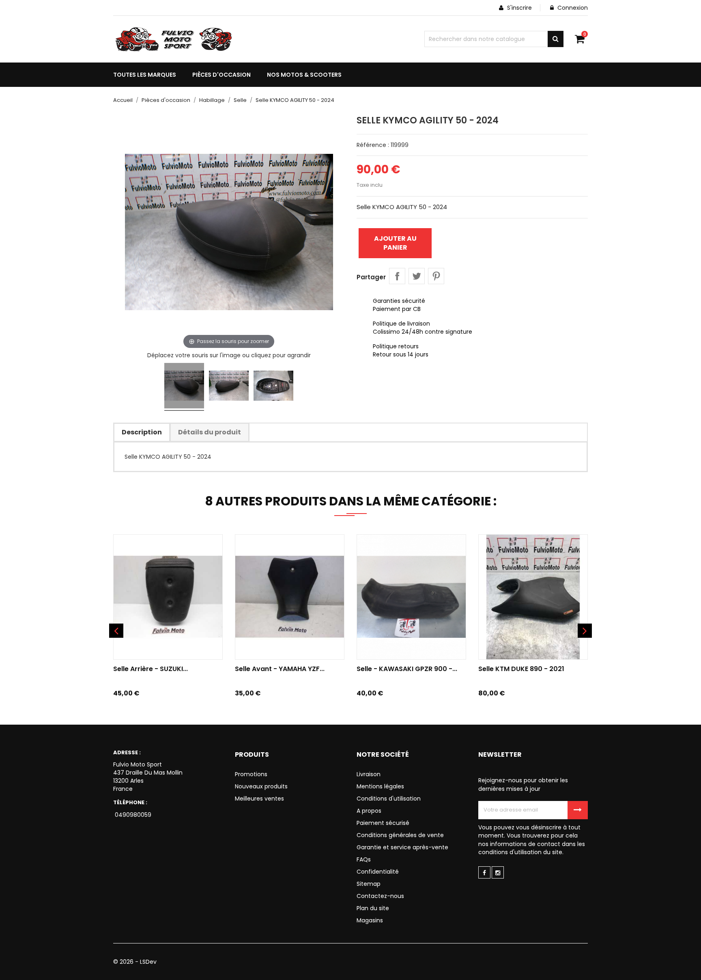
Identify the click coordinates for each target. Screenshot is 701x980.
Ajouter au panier (395, 243)
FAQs (364, 859)
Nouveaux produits (261, 786)
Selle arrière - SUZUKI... (150, 668)
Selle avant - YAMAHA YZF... (280, 668)
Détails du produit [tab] (209, 432)
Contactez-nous (380, 896)
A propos (369, 811)
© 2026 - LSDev (135, 962)
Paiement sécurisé (383, 823)
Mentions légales (380, 786)
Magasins (370, 920)
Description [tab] (142, 432)
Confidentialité (378, 872)
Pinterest (436, 276)
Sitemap (369, 884)
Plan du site (373, 908)
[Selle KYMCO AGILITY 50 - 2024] (184, 387)
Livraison (369, 774)
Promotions (251, 774)
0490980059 (132, 815)
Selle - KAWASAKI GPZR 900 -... (407, 668)
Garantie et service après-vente (402, 847)
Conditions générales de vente (400, 835)
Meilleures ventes (259, 798)
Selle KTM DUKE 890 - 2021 (521, 668)
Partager (397, 276)
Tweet (417, 276)
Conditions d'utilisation (389, 798)
